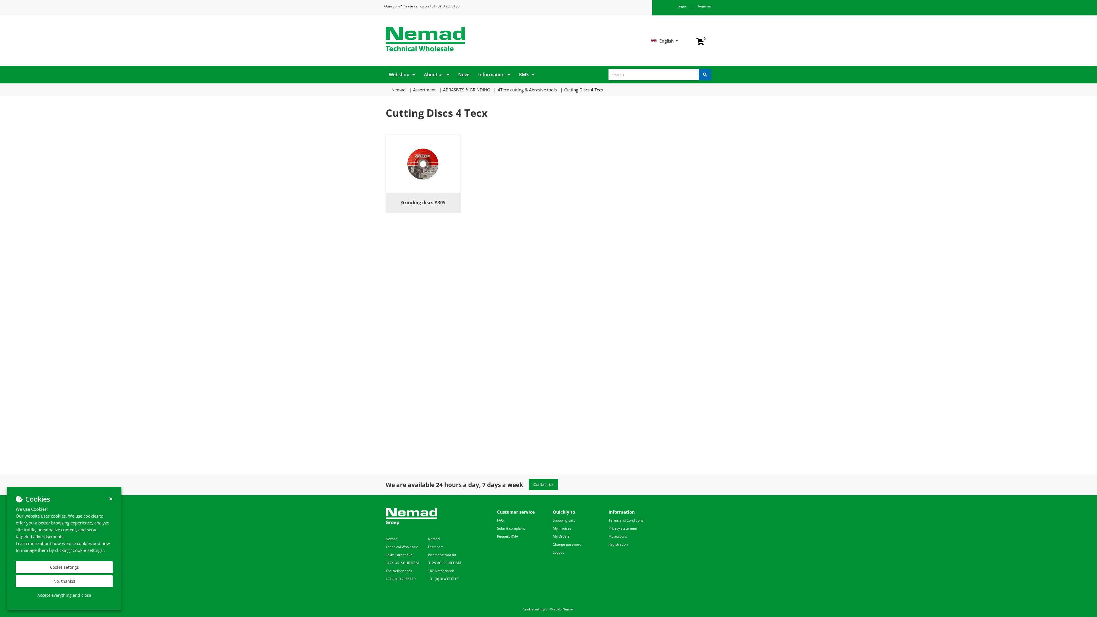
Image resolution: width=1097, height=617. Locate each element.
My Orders (561, 536)
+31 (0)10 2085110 (401, 578)
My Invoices (562, 528)
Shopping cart (564, 520)
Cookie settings (64, 567)
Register (704, 6)
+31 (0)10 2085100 (445, 6)
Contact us (543, 484)
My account (617, 536)
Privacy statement (622, 528)
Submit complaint (511, 528)
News (464, 74)
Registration (618, 544)
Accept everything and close (64, 595)
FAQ (500, 520)
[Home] (465, 39)
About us (434, 74)
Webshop (399, 74)
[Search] (705, 74)
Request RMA (507, 536)
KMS (524, 74)
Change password (567, 544)
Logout (558, 552)
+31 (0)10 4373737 (443, 578)
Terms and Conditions (625, 520)
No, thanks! (64, 581)
